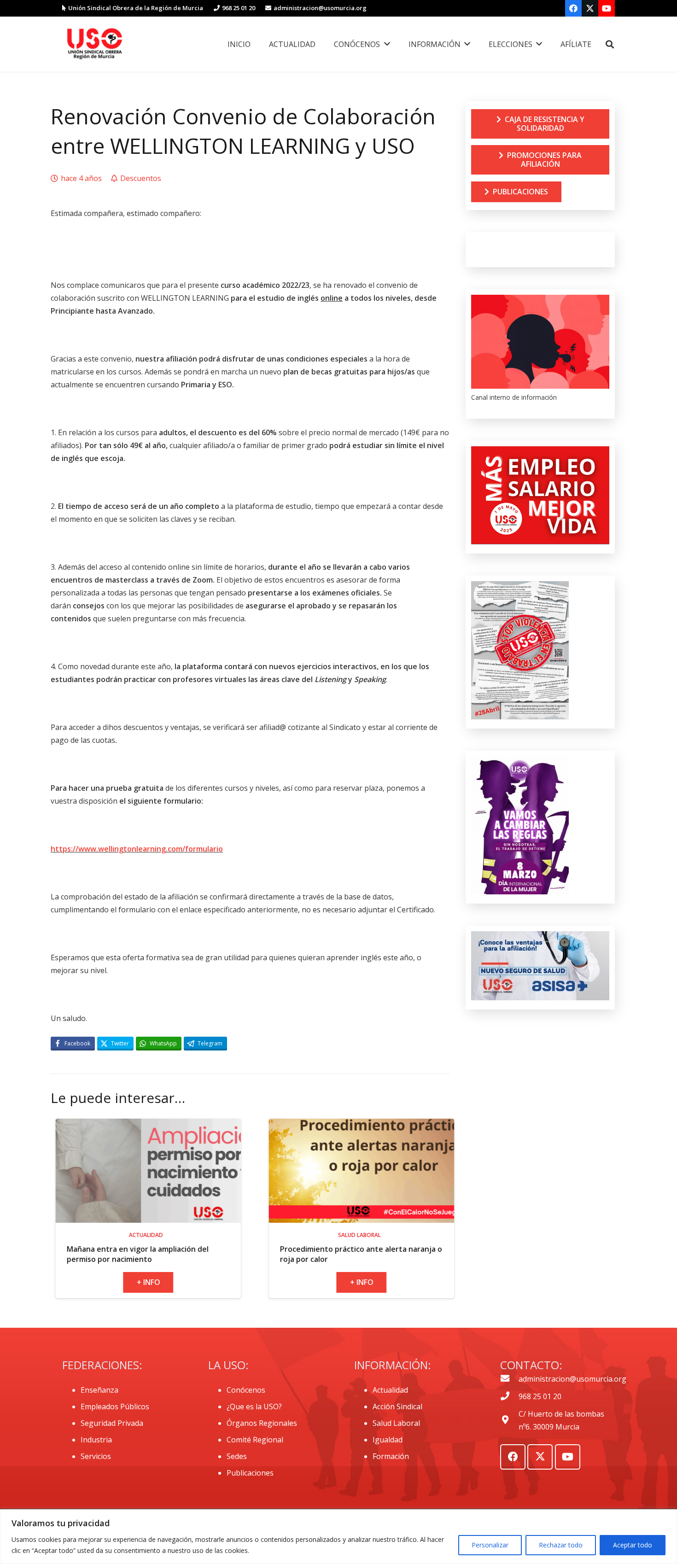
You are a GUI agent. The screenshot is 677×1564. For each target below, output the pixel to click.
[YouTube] (606, 8)
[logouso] (94, 44)
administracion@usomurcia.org (572, 1379)
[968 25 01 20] (509, 1396)
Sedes (237, 1456)
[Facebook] (573, 8)
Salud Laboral (396, 1423)
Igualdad (388, 1440)
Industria (96, 1440)
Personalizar (490, 1545)
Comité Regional (255, 1440)
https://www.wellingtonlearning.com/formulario (137, 849)
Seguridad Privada (112, 1423)
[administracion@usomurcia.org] (509, 1378)
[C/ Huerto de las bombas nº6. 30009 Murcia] (509, 1420)
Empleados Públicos (115, 1406)
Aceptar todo (632, 1545)
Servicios (96, 1456)
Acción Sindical (397, 1406)
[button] (610, 44)
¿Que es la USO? (254, 1406)
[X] (590, 8)
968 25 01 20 (540, 1396)
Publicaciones (250, 1473)
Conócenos (246, 1390)
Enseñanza (99, 1390)
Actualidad (390, 1390)
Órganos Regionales (262, 1423)
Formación (391, 1456)
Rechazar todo (561, 1545)
